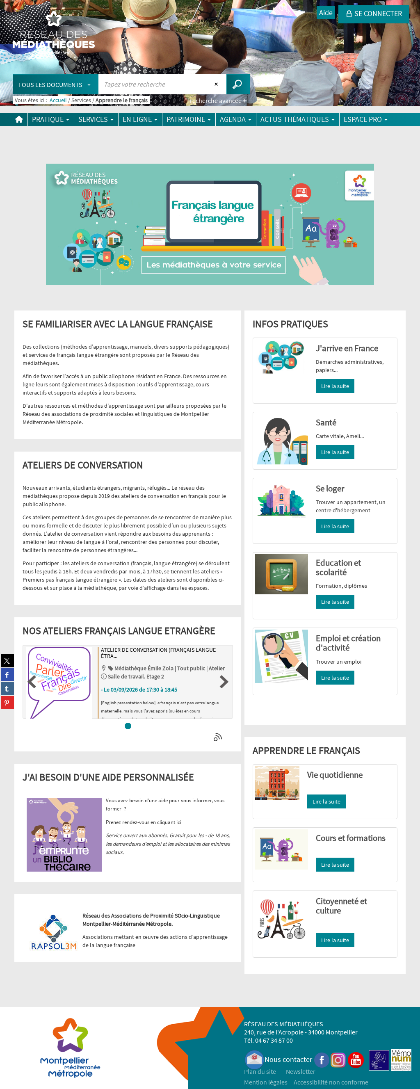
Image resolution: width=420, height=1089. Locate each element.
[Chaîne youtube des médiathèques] (356, 1059)
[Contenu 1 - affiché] (128, 726)
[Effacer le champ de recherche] (217, 84)
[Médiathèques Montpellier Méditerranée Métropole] (54, 33)
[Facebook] (322, 1059)
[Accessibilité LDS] (379, 1059)
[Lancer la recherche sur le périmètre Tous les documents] (238, 84)
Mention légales (266, 1082)
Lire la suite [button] (335, 386)
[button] (32, 682)
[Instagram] (338, 1059)
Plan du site (260, 1071)
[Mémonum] (401, 1059)
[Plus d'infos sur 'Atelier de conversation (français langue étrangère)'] (59, 684)
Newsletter (300, 1071)
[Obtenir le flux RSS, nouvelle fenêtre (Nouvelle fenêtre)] (218, 737)
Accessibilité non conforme (331, 1082)
